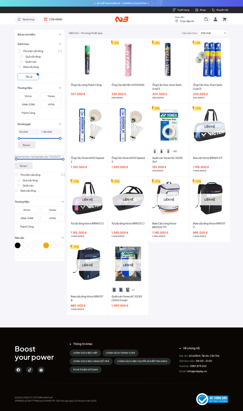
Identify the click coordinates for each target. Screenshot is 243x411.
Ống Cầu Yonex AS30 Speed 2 (128, 159)
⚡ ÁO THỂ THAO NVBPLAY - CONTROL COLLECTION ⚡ (121, 3)
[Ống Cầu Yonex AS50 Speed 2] (87, 125)
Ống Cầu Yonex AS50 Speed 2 (87, 159)
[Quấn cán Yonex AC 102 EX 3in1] (168, 125)
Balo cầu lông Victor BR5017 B (87, 298)
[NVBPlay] (122, 19)
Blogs (203, 10)
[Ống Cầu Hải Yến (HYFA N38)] (128, 59)
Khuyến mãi (222, 10)
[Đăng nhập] (215, 19)
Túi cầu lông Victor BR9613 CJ (87, 223)
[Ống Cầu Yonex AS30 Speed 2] (128, 125)
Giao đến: (184, 19)
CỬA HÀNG (55, 19)
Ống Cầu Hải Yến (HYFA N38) (128, 84)
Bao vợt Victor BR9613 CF (207, 157)
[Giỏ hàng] (224, 19)
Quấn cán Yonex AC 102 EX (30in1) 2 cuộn (127, 298)
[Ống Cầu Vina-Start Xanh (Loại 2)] (209, 59)
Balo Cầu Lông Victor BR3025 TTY (164, 225)
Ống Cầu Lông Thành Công (86, 84)
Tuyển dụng (183, 10)
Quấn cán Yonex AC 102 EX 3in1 (167, 159)
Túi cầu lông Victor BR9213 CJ (128, 223)
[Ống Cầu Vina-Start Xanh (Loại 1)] (168, 59)
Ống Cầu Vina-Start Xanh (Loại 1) (166, 86)
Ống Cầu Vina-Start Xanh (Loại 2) (207, 86)
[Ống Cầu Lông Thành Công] (87, 59)
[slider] (19, 138)
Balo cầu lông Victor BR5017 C (209, 225)
